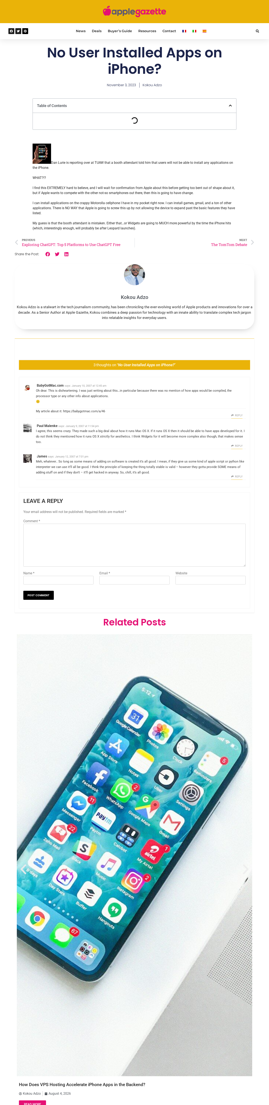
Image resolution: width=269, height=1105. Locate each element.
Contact (169, 31)
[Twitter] (18, 31)
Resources (147, 31)
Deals (97, 31)
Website (181, 573)
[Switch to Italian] (194, 31)
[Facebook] (11, 31)
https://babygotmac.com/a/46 (84, 411)
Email (104, 573)
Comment (31, 521)
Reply (239, 415)
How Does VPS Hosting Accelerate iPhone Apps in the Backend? (82, 1084)
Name (28, 573)
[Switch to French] (184, 31)
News (81, 31)
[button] (257, 31)
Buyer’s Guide (120, 31)
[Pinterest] (25, 31)
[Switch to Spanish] (204, 31)
